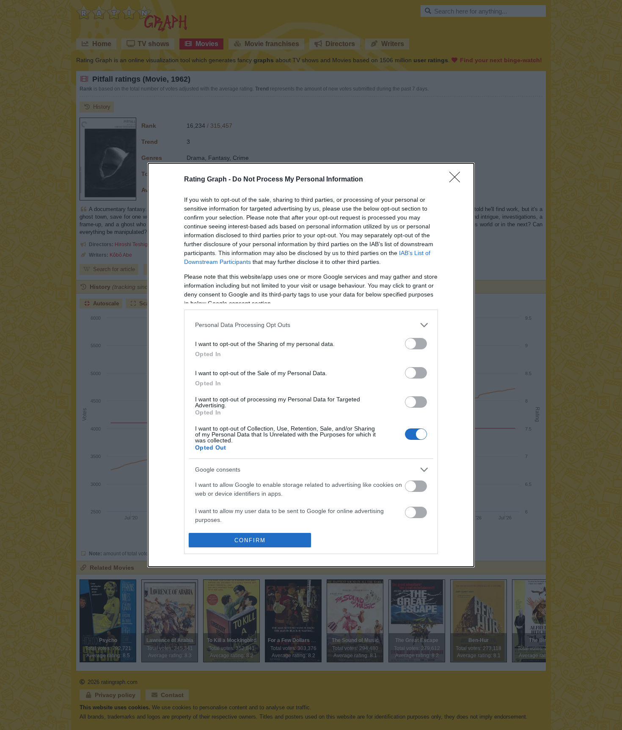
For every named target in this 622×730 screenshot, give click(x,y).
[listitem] (311, 325)
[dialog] (311, 365)
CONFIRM (250, 540)
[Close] (457, 180)
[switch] (416, 343)
